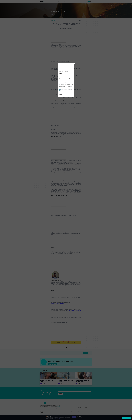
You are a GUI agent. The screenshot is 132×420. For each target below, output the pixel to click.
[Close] (74, 63)
